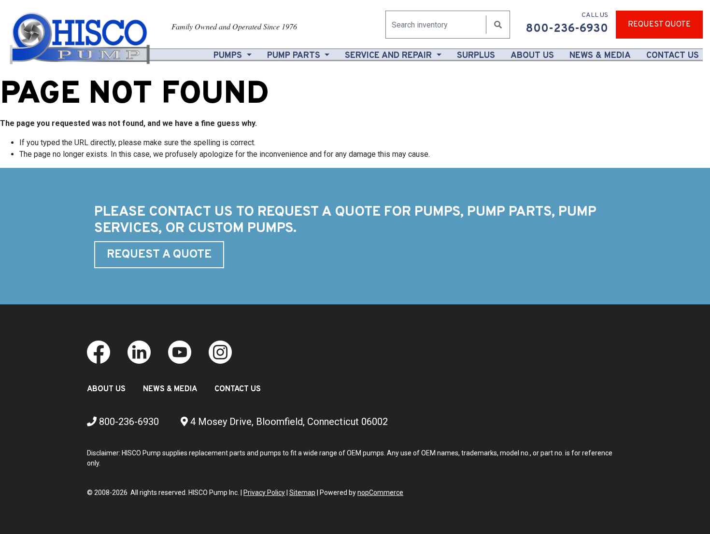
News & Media (600, 55)
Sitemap (302, 492)
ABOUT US (106, 389)
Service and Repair (389, 55)
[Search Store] (498, 24)
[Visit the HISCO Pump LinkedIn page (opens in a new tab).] (139, 351)
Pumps (228, 55)
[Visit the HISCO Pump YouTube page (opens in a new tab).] (179, 351)
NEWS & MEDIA (170, 389)
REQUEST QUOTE (659, 24)
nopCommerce (380, 492)
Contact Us (672, 55)
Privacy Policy (264, 492)
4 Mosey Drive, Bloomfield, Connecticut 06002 (288, 421)
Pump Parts (295, 55)
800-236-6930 (128, 421)
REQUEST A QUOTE (159, 254)
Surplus (476, 55)
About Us (534, 55)
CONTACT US (237, 389)
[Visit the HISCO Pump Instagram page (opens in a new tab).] (220, 351)
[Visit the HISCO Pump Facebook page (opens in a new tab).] (98, 351)
